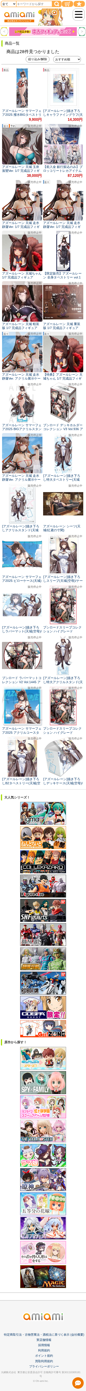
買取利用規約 (44, 1361)
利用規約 (44, 1350)
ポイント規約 (44, 1355)
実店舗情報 (43, 1340)
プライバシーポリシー (44, 1366)
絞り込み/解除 (37, 59)
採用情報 (44, 1345)
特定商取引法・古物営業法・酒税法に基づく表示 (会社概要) (44, 1334)
